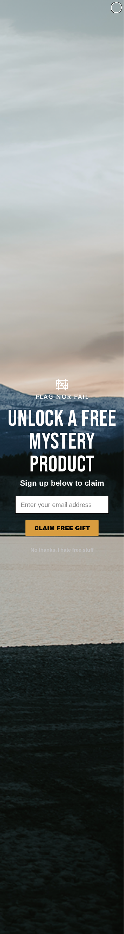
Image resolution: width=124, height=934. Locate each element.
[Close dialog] (116, 8)
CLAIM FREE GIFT (62, 528)
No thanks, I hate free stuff (62, 550)
